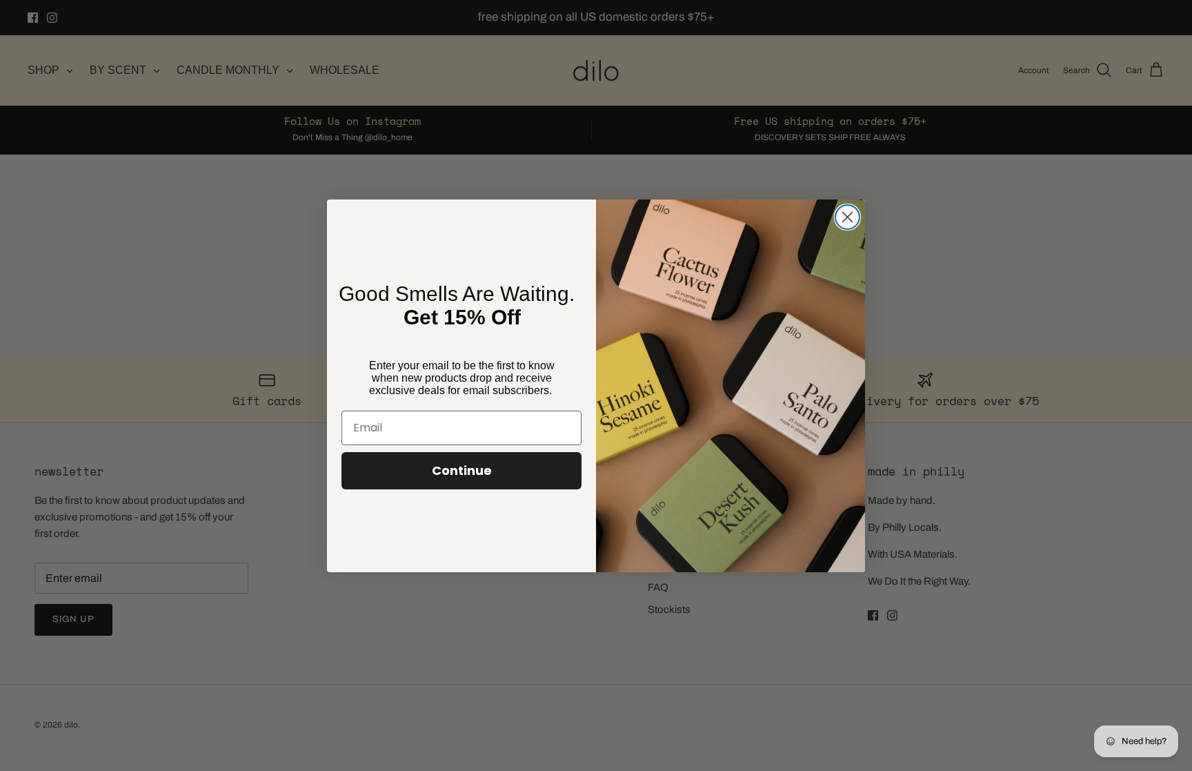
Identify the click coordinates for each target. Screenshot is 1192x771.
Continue (462, 470)
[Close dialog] (847, 217)
